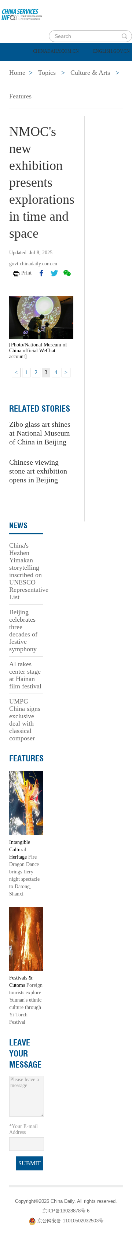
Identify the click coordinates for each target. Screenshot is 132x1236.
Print (26, 273)
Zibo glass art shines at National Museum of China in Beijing (39, 433)
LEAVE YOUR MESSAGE (25, 1053)
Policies (57, 65)
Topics (65, 84)
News (96, 65)
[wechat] (67, 273)
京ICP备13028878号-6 (66, 1211)
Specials (22, 84)
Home (17, 65)
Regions (106, 84)
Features (20, 96)
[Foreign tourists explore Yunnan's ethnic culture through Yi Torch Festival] (26, 938)
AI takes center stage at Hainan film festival (25, 675)
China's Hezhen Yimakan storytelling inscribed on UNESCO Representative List (28, 571)
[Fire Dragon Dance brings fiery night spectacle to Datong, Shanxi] (26, 802)
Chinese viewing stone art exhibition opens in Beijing (38, 471)
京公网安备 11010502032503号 (70, 1221)
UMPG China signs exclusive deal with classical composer (24, 720)
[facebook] (41, 273)
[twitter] (54, 273)
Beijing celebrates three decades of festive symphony (23, 630)
